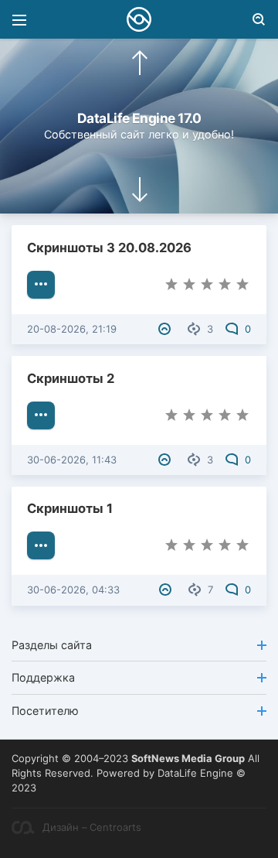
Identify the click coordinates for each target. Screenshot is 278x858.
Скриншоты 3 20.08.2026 (109, 247)
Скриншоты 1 (70, 508)
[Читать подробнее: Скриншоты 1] (41, 545)
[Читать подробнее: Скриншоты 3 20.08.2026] (41, 285)
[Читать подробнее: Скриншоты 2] (41, 415)
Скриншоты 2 (70, 378)
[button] (140, 63)
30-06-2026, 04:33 (73, 589)
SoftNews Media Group (188, 758)
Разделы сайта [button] (52, 644)
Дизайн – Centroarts (91, 827)
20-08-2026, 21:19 (72, 329)
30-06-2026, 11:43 (72, 459)
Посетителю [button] (45, 710)
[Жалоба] (166, 329)
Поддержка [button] (43, 677)
